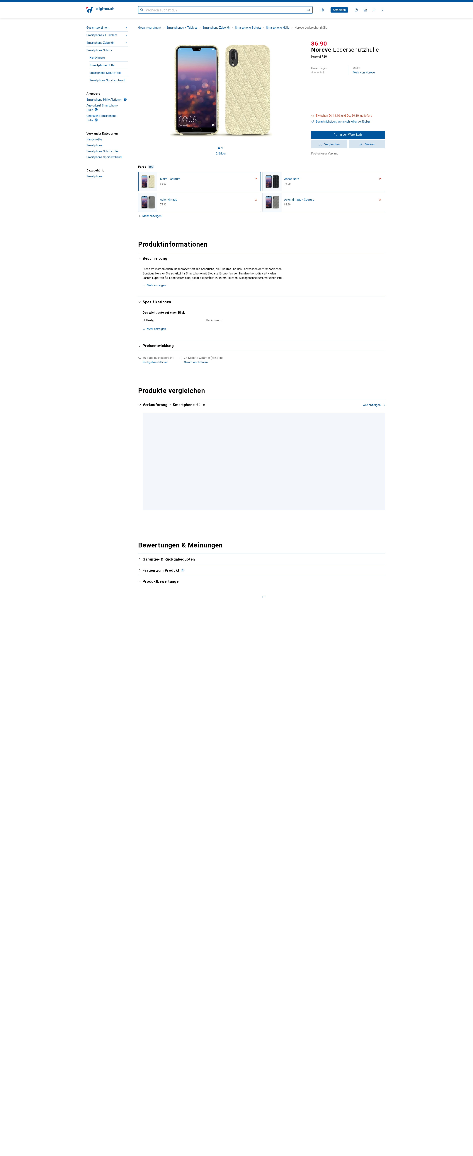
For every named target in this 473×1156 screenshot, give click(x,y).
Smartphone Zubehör (100, 42)
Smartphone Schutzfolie (105, 73)
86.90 (319, 43)
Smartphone (94, 145)
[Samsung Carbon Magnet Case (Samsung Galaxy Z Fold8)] (340, 459)
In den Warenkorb (350, 134)
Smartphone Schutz (99, 50)
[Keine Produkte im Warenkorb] (383, 10)
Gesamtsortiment (98, 27)
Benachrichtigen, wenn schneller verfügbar (343, 121)
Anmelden (339, 10)
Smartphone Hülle (101, 65)
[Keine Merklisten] (374, 10)
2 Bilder (221, 153)
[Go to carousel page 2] (261, 512)
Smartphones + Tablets (101, 35)
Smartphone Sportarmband (107, 80)
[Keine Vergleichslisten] (365, 10)
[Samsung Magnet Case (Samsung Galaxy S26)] (205, 459)
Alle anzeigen (372, 405)
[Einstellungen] (322, 10)
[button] (348, 116)
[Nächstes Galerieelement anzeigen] (304, 91)
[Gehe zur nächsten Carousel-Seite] (378, 459)
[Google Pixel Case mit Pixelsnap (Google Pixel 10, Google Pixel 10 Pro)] (295, 459)
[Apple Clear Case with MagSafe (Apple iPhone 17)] (250, 459)
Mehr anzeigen (151, 216)
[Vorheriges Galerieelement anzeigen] (137, 91)
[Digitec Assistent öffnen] (356, 10)
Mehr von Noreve (364, 70)
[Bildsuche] (308, 10)
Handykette (97, 57)
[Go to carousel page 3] (264, 512)
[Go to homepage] (100, 10)
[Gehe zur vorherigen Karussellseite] (145, 459)
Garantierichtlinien (196, 362)
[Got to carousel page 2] (222, 148)
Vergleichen (332, 144)
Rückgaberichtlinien (155, 362)
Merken (370, 144)
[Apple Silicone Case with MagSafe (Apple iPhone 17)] (385, 459)
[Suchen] (142, 10)
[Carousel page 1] (219, 148)
